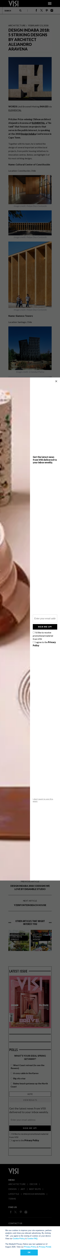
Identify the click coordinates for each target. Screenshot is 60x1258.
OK (29, 1252)
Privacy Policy (30, 1247)
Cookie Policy (19, 1238)
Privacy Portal (45, 1247)
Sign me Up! (45, 627)
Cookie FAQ (32, 1238)
